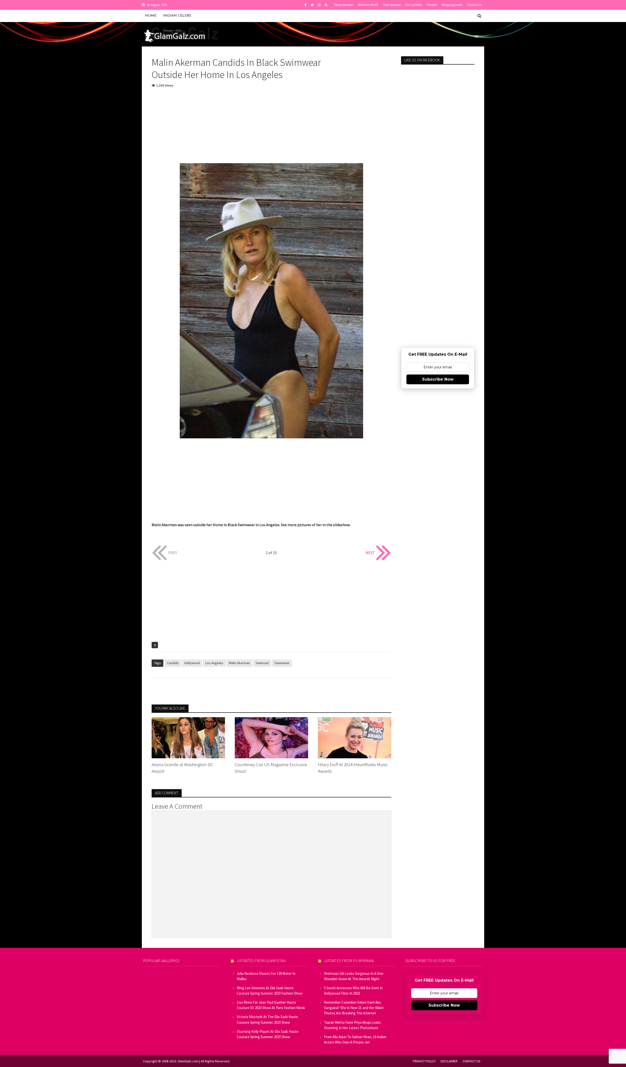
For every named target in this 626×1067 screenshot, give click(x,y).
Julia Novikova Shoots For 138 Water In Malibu (266, 976)
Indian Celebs (177, 16)
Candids (173, 663)
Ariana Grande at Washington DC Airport (182, 767)
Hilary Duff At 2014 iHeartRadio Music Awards (353, 767)
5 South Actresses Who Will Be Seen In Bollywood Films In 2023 (353, 991)
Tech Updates (392, 5)
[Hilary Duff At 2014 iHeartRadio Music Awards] (354, 737)
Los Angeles (214, 663)
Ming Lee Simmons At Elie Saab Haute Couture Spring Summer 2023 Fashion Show (269, 991)
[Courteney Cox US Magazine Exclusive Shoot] (271, 737)
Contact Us (474, 5)
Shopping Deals (452, 5)
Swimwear (282, 663)
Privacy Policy (424, 1061)
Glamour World (368, 5)
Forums (432, 5)
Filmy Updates (343, 5)
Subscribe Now (438, 379)
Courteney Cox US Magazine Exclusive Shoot (271, 767)
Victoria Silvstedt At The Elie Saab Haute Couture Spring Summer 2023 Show (267, 1019)
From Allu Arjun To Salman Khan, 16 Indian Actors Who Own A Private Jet (355, 1039)
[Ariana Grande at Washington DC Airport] (188, 737)
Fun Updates (413, 5)
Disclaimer (449, 1061)
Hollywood (192, 663)
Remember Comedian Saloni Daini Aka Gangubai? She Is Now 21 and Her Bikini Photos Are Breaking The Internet (353, 1007)
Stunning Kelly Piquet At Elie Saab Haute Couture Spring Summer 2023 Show (267, 1034)
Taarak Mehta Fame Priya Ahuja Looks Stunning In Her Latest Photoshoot (352, 1025)
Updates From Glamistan (261, 960)
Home (150, 16)
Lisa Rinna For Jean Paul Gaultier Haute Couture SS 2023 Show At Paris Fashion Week (271, 1005)
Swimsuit (262, 663)
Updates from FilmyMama (349, 960)
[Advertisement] (271, 129)
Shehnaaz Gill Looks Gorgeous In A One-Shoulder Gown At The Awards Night (354, 976)
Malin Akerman (239, 663)
